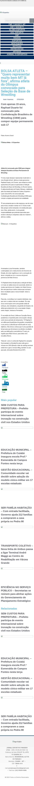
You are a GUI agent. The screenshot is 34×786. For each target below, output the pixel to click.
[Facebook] (14, 3)
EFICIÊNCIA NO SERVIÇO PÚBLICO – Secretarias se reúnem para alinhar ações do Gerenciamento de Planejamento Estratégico (16, 594)
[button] (17, 57)
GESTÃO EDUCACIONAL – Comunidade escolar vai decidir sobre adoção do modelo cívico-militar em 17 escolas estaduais (17, 476)
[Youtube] (23, 3)
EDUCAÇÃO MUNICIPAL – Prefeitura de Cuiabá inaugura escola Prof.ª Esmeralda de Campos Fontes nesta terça (16, 456)
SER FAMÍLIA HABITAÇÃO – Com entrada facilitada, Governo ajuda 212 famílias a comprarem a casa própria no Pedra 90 (16, 514)
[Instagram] (5, 3)
